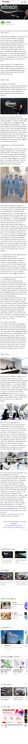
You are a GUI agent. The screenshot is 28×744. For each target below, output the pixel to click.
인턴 (14, 608)
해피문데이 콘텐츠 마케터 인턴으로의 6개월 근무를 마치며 (21, 584)
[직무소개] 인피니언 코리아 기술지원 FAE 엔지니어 (7, 562)
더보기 (25, 598)
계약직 (14, 618)
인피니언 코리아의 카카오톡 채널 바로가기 (14, 527)
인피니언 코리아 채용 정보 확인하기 (14, 525)
